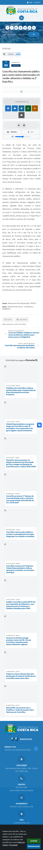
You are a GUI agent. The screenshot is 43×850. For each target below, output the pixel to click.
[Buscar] (34, 34)
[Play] (19, 125)
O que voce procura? (9, 35)
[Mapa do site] (29, 28)
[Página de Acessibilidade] (34, 28)
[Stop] (24, 125)
